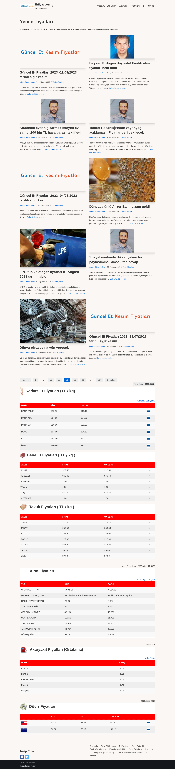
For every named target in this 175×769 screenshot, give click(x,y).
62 (75, 380)
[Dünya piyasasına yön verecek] (53, 321)
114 (99, 380)
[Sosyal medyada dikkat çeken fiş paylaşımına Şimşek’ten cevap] (122, 241)
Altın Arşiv (142, 579)
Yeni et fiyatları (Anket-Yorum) (129, 752)
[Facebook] (22, 757)
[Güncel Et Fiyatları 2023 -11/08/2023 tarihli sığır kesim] (53, 51)
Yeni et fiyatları (58, 82)
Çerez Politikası (135, 749)
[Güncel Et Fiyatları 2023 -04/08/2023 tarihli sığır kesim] (53, 174)
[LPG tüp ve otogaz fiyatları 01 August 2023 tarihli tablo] (53, 248)
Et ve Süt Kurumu (108, 746)
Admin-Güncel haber (27, 82)
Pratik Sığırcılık (138, 746)
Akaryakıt (123, 6)
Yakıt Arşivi (150, 658)
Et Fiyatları (111, 6)
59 (51, 380)
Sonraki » (111, 380)
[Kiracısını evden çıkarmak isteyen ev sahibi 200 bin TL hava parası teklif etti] (53, 111)
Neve (22, 763)
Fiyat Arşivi (135, 6)
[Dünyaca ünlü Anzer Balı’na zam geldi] (122, 180)
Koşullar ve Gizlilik (117, 749)
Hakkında (149, 749)
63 (83, 380)
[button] (52, 6)
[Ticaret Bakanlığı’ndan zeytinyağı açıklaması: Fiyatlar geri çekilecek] (122, 111)
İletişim (93, 756)
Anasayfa (101, 6)
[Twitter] (26, 757)
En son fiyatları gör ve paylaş (102, 752)
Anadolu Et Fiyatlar (146, 401)
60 (59, 380)
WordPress (30, 763)
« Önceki (25, 380)
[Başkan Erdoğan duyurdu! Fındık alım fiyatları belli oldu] (122, 47)
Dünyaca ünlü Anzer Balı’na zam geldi (119, 206)
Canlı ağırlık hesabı (98, 749)
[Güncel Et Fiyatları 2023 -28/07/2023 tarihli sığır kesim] (122, 315)
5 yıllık (152, 579)
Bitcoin (149, 752)
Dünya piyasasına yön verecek (44, 347)
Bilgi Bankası (148, 6)
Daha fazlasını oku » (35, 94)
